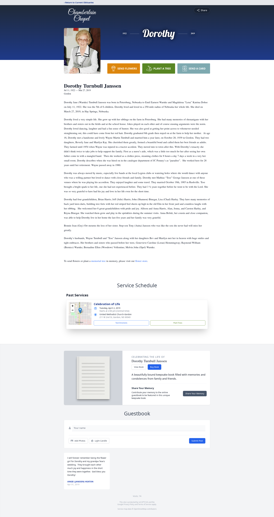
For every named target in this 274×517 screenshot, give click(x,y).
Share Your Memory (194, 393)
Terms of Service (144, 504)
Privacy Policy (129, 504)
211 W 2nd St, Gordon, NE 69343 (114, 317)
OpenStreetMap (140, 509)
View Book (139, 367)
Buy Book (154, 367)
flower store (141, 261)
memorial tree (98, 261)
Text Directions (121, 323)
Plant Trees (177, 323)
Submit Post (197, 440)
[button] (80, 311)
